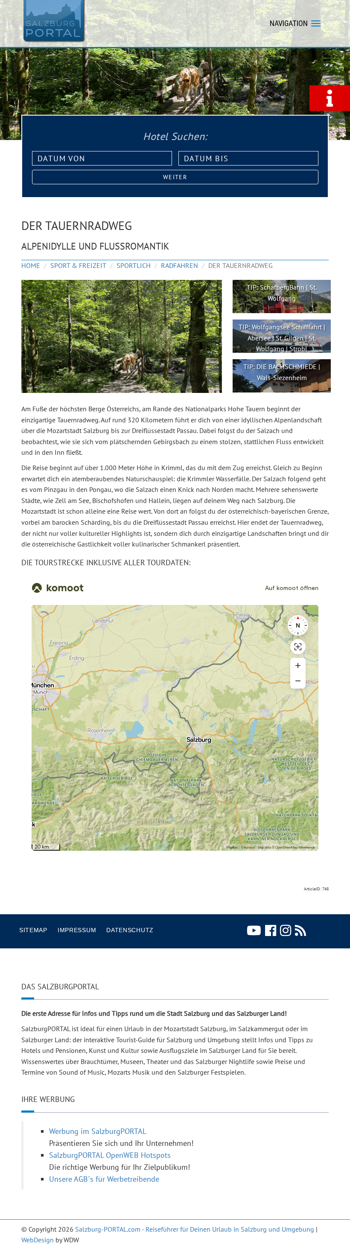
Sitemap (33, 930)
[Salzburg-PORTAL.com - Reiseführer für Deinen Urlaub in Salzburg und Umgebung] (53, 20)
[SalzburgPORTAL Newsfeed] (300, 930)
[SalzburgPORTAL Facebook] (270, 930)
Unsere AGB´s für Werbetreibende (104, 1179)
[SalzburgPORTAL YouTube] (254, 930)
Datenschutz (130, 930)
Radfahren (179, 265)
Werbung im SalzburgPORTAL (97, 1131)
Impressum (77, 930)
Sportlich (134, 265)
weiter (175, 177)
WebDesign (37, 1239)
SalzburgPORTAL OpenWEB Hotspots (110, 1155)
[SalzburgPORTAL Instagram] (285, 930)
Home (30, 265)
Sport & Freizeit (78, 265)
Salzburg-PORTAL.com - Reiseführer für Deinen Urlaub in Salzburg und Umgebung (194, 1229)
